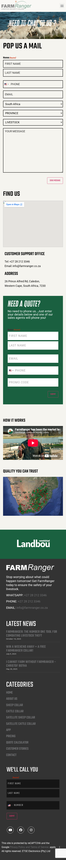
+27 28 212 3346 (35, 595)
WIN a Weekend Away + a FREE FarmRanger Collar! (26, 648)
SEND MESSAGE (55, 180)
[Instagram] (31, 830)
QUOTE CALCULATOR (17, 742)
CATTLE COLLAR (14, 711)
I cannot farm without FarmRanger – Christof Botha (31, 663)
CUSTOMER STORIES (17, 748)
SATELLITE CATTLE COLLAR (21, 724)
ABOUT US (11, 698)
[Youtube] (10, 830)
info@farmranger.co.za (32, 608)
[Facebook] (20, 830)
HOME (9, 692)
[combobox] (6, 84)
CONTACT (11, 755)
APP (8, 730)
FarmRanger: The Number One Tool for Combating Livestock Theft (31, 633)
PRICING (11, 736)
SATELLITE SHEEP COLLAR (20, 717)
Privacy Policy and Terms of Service (29, 847)
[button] (61, 5)
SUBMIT (53, 394)
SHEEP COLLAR (14, 705)
